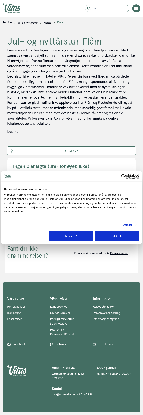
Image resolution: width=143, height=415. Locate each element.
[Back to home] (26, 373)
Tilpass (69, 235)
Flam (60, 22)
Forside (7, 22)
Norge (47, 22)
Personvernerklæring (106, 313)
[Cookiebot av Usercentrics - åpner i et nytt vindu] (123, 176)
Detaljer (127, 224)
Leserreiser (14, 319)
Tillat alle (116, 235)
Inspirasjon (14, 313)
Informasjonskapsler (106, 319)
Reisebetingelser (103, 306)
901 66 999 (86, 394)
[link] (7, 22)
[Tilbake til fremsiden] (14, 8)
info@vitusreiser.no (64, 394)
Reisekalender (119, 253)
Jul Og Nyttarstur (28, 22)
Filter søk (71, 150)
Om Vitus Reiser (60, 313)
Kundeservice (58, 306)
